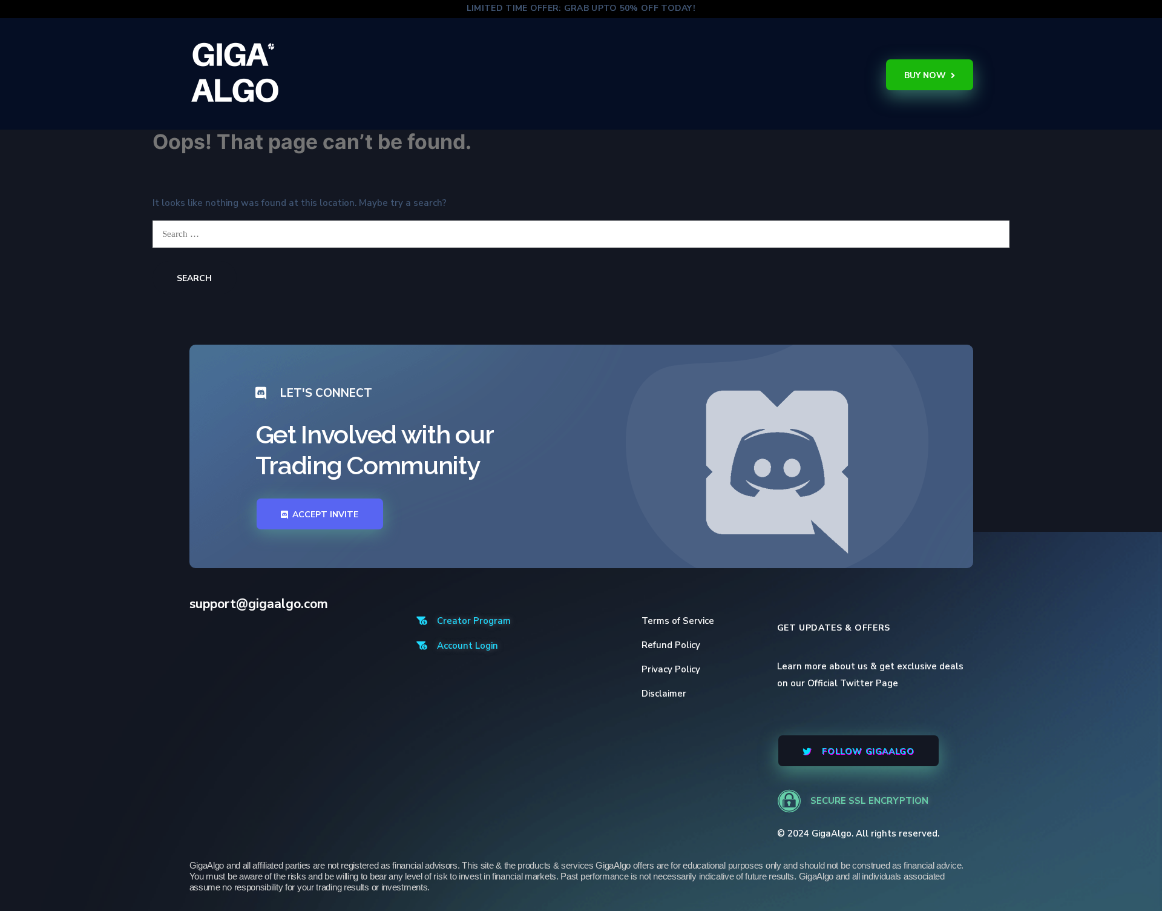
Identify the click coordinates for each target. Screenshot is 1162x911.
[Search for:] (581, 234)
